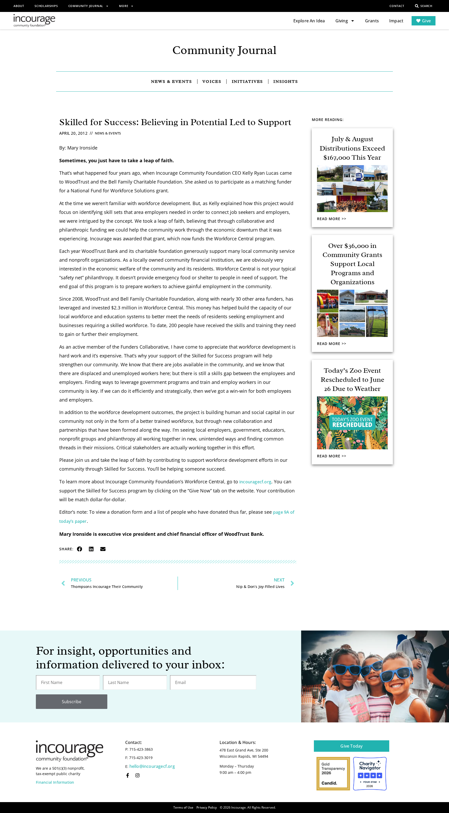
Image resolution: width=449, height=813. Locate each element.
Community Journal (85, 6)
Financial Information (55, 782)
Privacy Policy (206, 807)
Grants (372, 21)
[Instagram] (137, 775)
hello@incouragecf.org (152, 766)
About (19, 6)
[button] (79, 549)
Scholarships (46, 6)
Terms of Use (183, 807)
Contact (396, 6)
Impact (396, 21)
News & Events (108, 133)
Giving (341, 21)
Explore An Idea (309, 21)
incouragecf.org (255, 482)
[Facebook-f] (127, 775)
